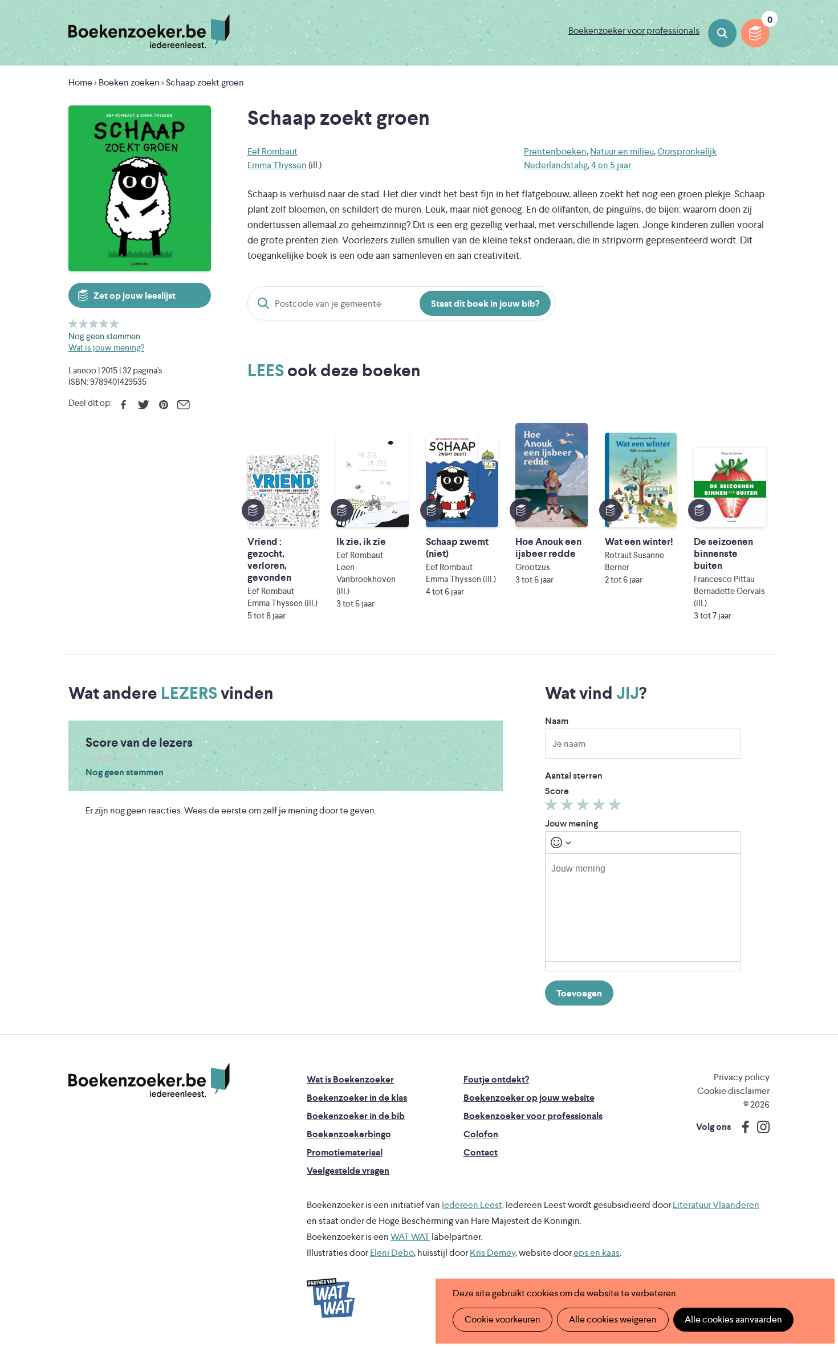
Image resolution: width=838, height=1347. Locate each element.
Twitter (143, 404)
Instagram (759, 1127)
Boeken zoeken (722, 33)
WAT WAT (410, 1237)
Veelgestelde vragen (348, 1171)
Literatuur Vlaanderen (716, 1205)
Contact (480, 1152)
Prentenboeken (555, 151)
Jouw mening (571, 823)
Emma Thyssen (277, 165)
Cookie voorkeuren (502, 1319)
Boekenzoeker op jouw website (529, 1098)
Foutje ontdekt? (496, 1079)
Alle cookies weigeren (613, 1319)
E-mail (183, 404)
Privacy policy (742, 1077)
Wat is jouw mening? (106, 347)
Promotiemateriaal (345, 1152)
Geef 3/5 (94, 323)
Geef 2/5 (83, 323)
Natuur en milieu (622, 151)
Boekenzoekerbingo (349, 1134)
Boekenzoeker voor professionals (633, 30)
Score (557, 791)
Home (80, 82)
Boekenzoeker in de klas (357, 1098)
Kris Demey (492, 1253)
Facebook (123, 404)
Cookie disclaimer (733, 1091)
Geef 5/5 (114, 323)
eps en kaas (596, 1253)
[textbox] (643, 907)
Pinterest (163, 404)
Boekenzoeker (149, 31)
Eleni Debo (392, 1253)
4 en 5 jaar (611, 165)
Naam (556, 721)
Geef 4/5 (104, 323)
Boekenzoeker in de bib (356, 1116)
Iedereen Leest (472, 1205)
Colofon (480, 1134)
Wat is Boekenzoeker (350, 1079)
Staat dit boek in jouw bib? (485, 304)
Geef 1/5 (73, 323)
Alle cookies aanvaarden (733, 1319)
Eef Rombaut (272, 151)
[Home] (149, 1080)
